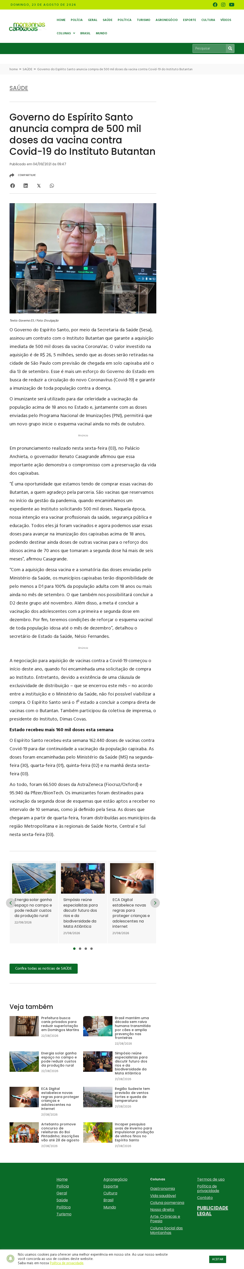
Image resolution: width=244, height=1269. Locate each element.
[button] (74, 948)
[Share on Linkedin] (25, 185)
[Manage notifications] (10, 1258)
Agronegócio (115, 1179)
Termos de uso (211, 1179)
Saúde (62, 1200)
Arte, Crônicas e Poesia (165, 1219)
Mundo (109, 1207)
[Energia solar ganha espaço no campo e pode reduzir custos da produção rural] (34, 902)
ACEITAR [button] (217, 1259)
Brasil (108, 1200)
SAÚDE (27, 69)
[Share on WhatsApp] (51, 185)
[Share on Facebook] (12, 185)
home (14, 69)
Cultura (110, 1193)
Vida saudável (163, 1195)
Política (63, 1207)
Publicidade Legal (212, 1210)
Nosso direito (162, 1209)
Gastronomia (162, 1188)
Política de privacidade (208, 1188)
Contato (205, 1197)
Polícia (62, 1186)
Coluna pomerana (167, 1202)
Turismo (63, 1214)
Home (62, 1179)
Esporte (110, 1186)
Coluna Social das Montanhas (166, 1230)
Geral (61, 1193)
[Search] (230, 48)
